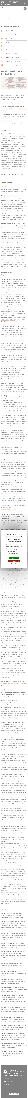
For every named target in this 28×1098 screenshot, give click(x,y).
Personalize (14, 563)
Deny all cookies (14, 561)
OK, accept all (14, 558)
